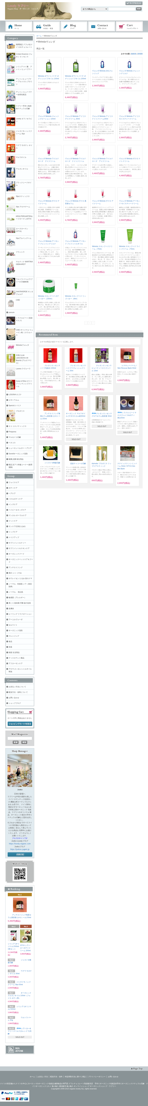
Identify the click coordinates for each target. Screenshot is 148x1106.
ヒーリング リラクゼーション (20, 614)
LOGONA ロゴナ (16, 395)
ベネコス (12, 443)
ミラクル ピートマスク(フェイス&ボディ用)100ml (126, 415)
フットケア (13, 521)
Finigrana (12, 432)
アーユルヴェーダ (16, 619)
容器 (10, 647)
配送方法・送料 (56, 1077)
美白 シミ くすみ (15, 573)
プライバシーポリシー (97, 1077)
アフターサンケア (16, 663)
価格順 (133, 54)
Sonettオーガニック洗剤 (18, 454)
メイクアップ (14, 537)
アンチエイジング (16, 567)
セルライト (13, 625)
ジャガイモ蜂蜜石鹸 (52, 463)
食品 (10, 641)
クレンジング (14, 636)
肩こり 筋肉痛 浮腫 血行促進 (20, 603)
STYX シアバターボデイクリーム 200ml (25, 948)
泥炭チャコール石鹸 (78, 463)
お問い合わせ (101, 26)
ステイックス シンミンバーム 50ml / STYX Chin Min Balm (127, 466)
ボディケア (13, 488)
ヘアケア (12, 493)
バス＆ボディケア (16, 499)
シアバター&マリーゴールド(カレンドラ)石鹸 (20, 1031)
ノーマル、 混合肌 (16, 592)
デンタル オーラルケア (17, 515)
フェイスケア (14, 482)
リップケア (13, 532)
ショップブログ (15, 703)
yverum (11, 312)
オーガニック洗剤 (16, 630)
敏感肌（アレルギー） (17, 598)
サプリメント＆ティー (17, 543)
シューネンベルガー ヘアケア (20, 448)
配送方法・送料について (18, 692)
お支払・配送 (46, 26)
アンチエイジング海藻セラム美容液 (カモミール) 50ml (50, 416)
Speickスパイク (15, 406)
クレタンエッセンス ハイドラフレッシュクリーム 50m (76, 368)
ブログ (74, 26)
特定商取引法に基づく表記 (75, 1077)
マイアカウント (134, 3)
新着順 (140, 54)
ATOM (19, 1051)
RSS (17, 1048)
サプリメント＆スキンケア (19, 548)
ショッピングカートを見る (20, 724)
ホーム (19, 26)
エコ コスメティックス (17, 426)
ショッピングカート (129, 26)
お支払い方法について (17, 687)
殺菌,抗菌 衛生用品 (16, 459)
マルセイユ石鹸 (15, 437)
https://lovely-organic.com (20, 844)
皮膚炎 (11, 609)
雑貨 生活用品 (14, 652)
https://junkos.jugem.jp (19, 849)
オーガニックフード (16, 554)
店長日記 (20, 854)
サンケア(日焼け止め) (17, 526)
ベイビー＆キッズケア (17, 510)
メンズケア (13, 504)
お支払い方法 (42, 1077)
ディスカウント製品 (16, 658)
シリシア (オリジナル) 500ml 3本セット (13, 946)
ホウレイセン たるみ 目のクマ (20, 578)
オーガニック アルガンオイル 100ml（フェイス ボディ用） (19, 995)
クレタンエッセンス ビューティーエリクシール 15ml (102, 368)
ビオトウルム (14, 400)
